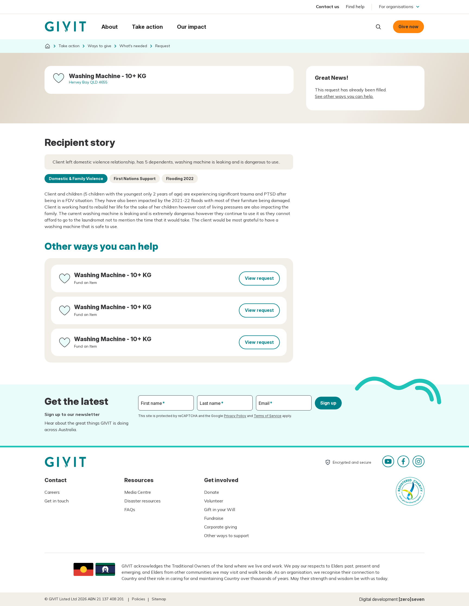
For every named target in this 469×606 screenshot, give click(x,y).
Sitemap (159, 599)
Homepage (65, 26)
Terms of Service (267, 416)
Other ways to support (226, 535)
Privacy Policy (235, 416)
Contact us (327, 6)
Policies (138, 599)
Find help (355, 6)
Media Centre (137, 492)
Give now (408, 26)
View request (259, 278)
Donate (211, 492)
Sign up (328, 403)
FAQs (129, 509)
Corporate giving (220, 527)
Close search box (364, 26)
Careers (52, 492)
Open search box (378, 27)
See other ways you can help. (344, 96)
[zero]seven (411, 599)
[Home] (47, 46)
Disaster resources (142, 501)
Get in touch (57, 501)
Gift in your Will (219, 509)
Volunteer (213, 501)
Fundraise (213, 518)
